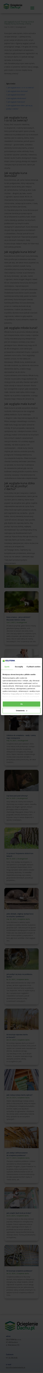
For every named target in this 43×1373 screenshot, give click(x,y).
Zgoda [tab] (6, 667)
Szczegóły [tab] (19, 667)
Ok (21, 704)
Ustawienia (20, 710)
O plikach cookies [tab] (33, 667)
